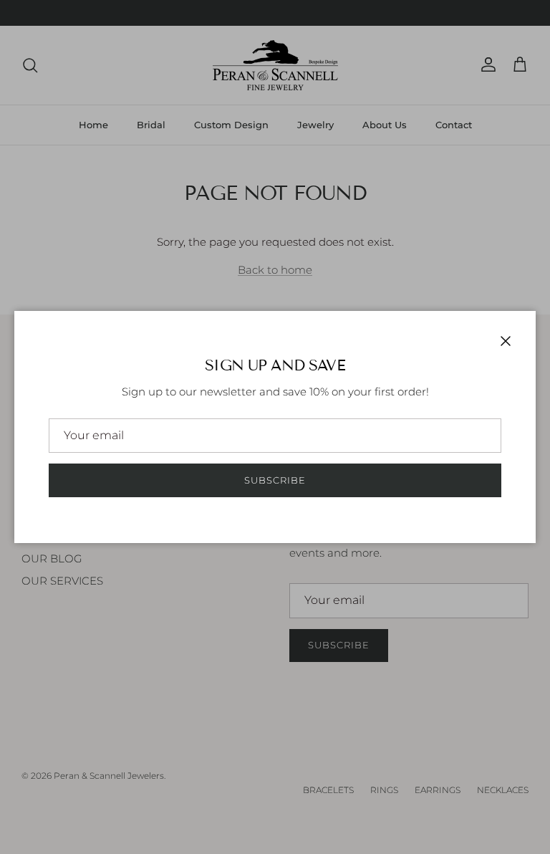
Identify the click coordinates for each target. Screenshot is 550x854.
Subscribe (275, 480)
